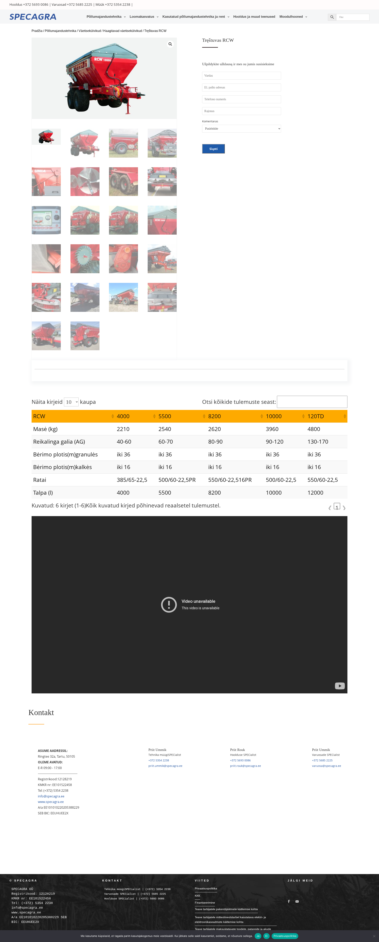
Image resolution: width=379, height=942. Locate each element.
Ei (266, 935)
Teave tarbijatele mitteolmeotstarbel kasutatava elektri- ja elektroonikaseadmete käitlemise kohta (230, 919)
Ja (258, 935)
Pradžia (37, 31)
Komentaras (210, 121)
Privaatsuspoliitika (206, 888)
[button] (170, 44)
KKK (197, 895)
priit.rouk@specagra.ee (245, 766)
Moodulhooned (291, 17)
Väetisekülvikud (90, 31)
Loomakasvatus (142, 17)
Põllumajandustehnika (104, 17)
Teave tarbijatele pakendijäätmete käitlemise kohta (226, 909)
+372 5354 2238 (117, 4)
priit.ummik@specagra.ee (165, 766)
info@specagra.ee (51, 796)
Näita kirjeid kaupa (64, 401)
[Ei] (374, 936)
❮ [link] (330, 506)
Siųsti (213, 149)
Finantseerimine (205, 902)
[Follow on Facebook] (289, 901)
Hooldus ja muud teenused (254, 17)
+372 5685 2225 (79, 4)
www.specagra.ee (51, 802)
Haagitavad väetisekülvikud (122, 31)
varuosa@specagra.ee (326, 766)
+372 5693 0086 (35, 4)
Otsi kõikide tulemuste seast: (239, 401)
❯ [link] (344, 506)
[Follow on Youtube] (297, 901)
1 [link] (337, 506)
